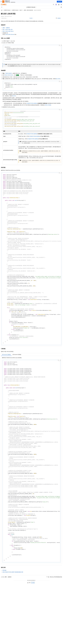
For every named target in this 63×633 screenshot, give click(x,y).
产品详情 (30, 18)
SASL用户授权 (48, 105)
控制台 (31, 103)
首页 (1, 10)
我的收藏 (58, 18)
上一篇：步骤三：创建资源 (6, 576)
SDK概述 (4, 570)
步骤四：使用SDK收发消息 (28, 10)
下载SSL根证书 (8, 73)
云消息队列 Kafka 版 (7, 10)
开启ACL (14, 95)
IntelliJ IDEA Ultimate (9, 34)
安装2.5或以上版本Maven (8, 31)
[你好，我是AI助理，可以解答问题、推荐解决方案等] (56, 4)
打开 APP (59, 1)
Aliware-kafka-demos (9, 75)
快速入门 (21, 10)
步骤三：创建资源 (6, 27)
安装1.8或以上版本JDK (7, 29)
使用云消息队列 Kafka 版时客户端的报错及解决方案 (13, 572)
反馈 (33, 582)
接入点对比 (58, 78)
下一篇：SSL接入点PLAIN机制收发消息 (54, 576)
